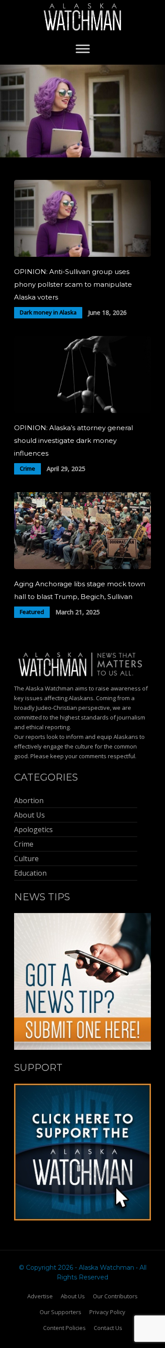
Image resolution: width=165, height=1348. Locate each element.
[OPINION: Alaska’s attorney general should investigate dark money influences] (82, 410)
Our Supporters (60, 1312)
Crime (27, 468)
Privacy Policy (107, 1312)
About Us (73, 1296)
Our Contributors (115, 1296)
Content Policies (64, 1328)
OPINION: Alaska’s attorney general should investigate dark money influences (73, 440)
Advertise (40, 1296)
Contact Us (108, 1328)
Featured (32, 612)
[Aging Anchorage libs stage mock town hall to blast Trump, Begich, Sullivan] (82, 566)
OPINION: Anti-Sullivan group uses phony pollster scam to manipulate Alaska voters (73, 284)
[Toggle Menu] (83, 48)
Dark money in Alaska (48, 312)
